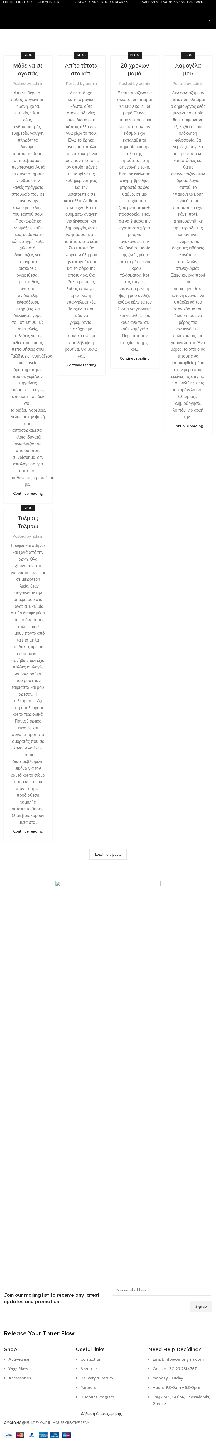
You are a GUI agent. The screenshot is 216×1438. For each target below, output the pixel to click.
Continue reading (28, 493)
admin (37, 83)
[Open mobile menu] (6, 21)
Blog (28, 55)
